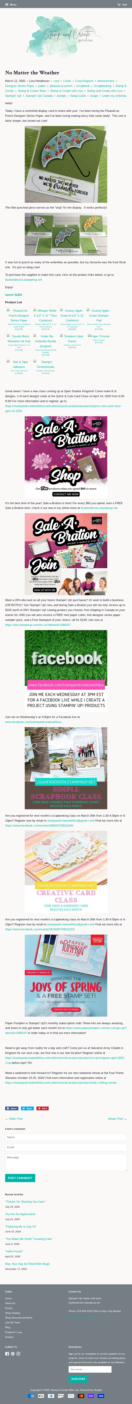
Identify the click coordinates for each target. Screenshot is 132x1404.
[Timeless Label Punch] (72, 341)
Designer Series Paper (19, 86)
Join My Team (12, 1322)
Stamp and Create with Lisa (104, 90)
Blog (7, 1327)
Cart (124, 4)
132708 (19, 350)
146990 (72, 329)
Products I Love (13, 1332)
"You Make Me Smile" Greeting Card (28, 1239)
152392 (99, 342)
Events (9, 1308)
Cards (67, 81)
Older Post (16, 1118)
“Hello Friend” (14, 1251)
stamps (61, 95)
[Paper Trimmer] (99, 336)
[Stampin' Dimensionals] (46, 367)
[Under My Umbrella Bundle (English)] (46, 346)
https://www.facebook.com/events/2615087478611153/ (40, 929)
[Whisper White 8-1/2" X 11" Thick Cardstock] (46, 320)
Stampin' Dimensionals (45, 371)
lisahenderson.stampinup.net (23, 279)
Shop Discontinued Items (18, 1317)
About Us (10, 1303)
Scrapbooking (102, 86)
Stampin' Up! (13, 95)
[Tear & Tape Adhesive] (19, 367)
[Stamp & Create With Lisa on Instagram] (18, 1354)
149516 (72, 347)
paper (42, 86)
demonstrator (105, 81)
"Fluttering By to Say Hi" (20, 1226)
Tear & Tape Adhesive (19, 371)
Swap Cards (78, 95)
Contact (9, 1337)
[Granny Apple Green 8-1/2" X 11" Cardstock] (72, 320)
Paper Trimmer (99, 340)
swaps (94, 95)
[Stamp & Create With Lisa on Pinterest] (13, 1354)
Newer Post (115, 1118)
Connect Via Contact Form (83, 1317)
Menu (12, 4)
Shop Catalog (12, 1313)
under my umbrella (114, 95)
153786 (45, 355)
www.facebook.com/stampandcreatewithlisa (33, 722)
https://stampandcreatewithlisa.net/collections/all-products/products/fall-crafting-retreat (61, 1082)
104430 (45, 373)
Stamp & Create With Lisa (65, 1390)
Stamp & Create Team (32, 90)
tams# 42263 (13, 294)
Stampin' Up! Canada (39, 95)
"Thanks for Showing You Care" (25, 1201)
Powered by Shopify (91, 1390)
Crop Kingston (84, 81)
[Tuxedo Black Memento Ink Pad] (19, 341)
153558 (19, 329)
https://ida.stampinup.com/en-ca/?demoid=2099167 (38, 625)
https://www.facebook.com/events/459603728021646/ (39, 825)
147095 (99, 329)
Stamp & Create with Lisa (66, 90)
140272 (45, 329)
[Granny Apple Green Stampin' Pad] (99, 320)
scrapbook (83, 86)
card (56, 81)
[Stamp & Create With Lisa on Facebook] (7, 1354)
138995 (19, 373)
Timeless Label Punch (72, 345)
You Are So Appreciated (20, 1214)
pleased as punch (61, 86)
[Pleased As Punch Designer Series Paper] (19, 320)
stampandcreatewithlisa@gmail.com (70, 820)
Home (8, 1298)
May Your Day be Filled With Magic (27, 1264)
